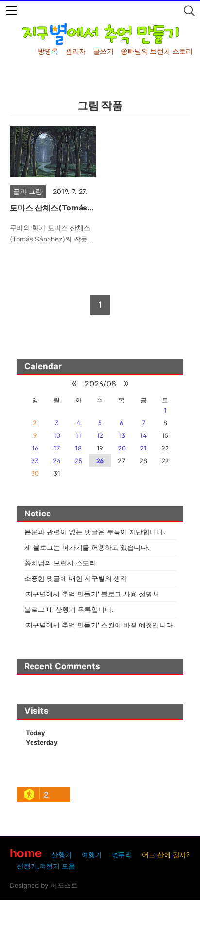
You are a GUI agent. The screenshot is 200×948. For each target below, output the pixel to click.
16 (35, 448)
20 (122, 448)
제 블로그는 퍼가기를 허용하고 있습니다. (87, 547)
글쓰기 (103, 51)
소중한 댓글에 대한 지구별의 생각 (75, 578)
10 (56, 435)
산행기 (61, 855)
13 (121, 435)
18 (78, 448)
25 (78, 461)
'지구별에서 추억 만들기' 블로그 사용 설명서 (91, 594)
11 (78, 435)
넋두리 (122, 855)
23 (35, 461)
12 (100, 435)
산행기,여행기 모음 (46, 866)
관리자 (76, 51)
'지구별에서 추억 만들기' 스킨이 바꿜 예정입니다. (99, 625)
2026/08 (100, 383)
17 (56, 448)
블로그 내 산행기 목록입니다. (69, 609)
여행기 (92, 855)
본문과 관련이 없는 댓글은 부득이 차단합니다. (94, 532)
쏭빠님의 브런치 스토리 (157, 51)
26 (100, 461)
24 (57, 461)
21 (143, 448)
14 (143, 435)
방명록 (48, 51)
